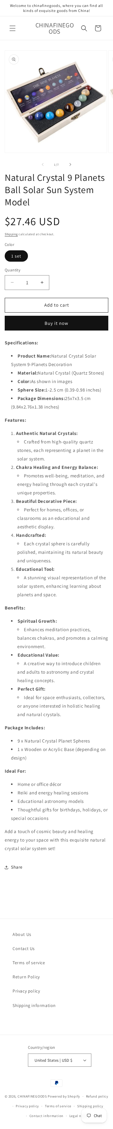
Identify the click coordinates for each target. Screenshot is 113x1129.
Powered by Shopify (64, 1096)
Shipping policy (90, 1106)
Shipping (11, 234)
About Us (22, 934)
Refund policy (97, 1096)
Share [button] (17, 867)
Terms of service (29, 962)
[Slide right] (70, 164)
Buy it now (56, 323)
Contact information (46, 1116)
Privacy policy (26, 991)
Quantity (12, 270)
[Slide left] (43, 164)
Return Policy (26, 977)
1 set (16, 256)
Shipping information (34, 1005)
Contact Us (24, 948)
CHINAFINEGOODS (32, 1096)
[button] (12, 28)
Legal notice (79, 1116)
